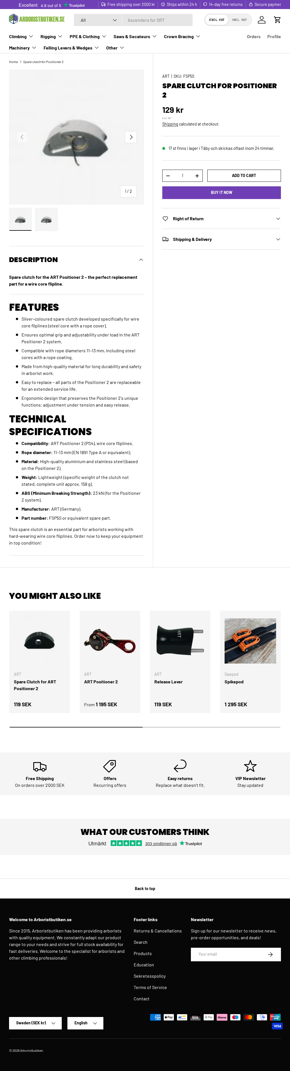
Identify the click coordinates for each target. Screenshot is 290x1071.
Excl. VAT (217, 19)
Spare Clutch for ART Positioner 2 (35, 685)
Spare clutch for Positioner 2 (43, 62)
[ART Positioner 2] (110, 641)
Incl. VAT (239, 19)
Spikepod (234, 681)
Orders (254, 36)
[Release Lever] (180, 641)
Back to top (145, 888)
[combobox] (133, 20)
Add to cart (244, 175)
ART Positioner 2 (101, 681)
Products (143, 953)
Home (13, 62)
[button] (277, 20)
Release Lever (168, 681)
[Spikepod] (250, 641)
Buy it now (221, 192)
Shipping (170, 124)
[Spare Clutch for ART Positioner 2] (39, 641)
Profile (274, 36)
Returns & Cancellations (158, 930)
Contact (142, 998)
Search (141, 942)
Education (144, 964)
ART (166, 76)
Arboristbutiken (31, 1050)
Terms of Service (150, 987)
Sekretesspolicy (150, 976)
